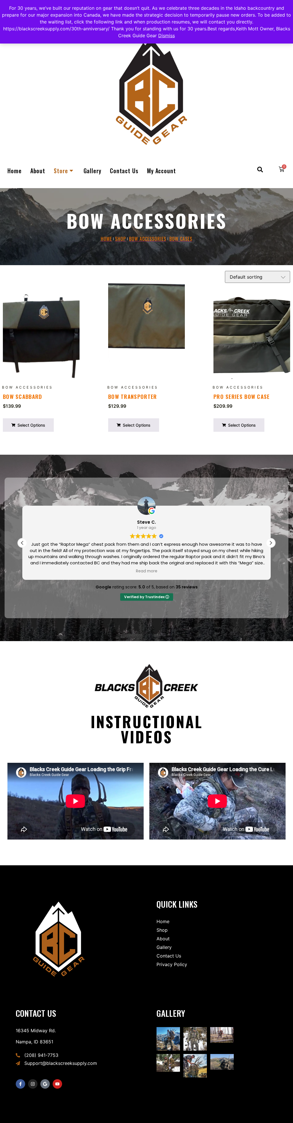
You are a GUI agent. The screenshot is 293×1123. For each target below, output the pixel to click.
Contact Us (124, 170)
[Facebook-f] (20, 1084)
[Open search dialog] (260, 170)
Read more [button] (146, 571)
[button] (270, 543)
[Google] (45, 1084)
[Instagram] (32, 1084)
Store (61, 170)
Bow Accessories (27, 387)
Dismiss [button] (166, 35)
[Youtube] (57, 1084)
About (37, 170)
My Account (161, 170)
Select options (30, 425)
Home (14, 170)
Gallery (92, 170)
